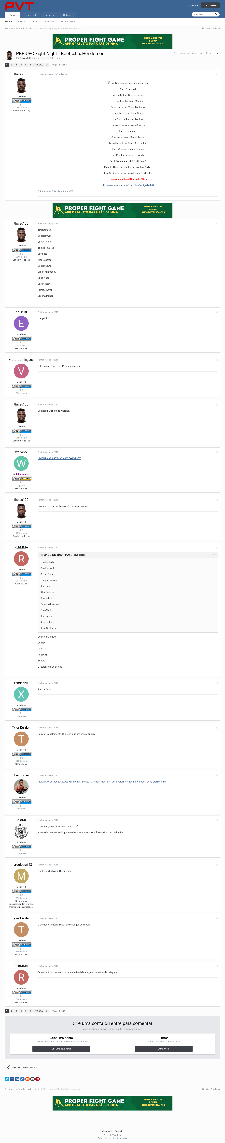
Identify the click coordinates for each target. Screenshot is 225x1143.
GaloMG (21, 820)
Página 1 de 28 (59, 65)
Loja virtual (30, 15)
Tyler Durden (21, 728)
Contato (119, 1131)
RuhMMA (21, 547)
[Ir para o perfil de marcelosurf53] (21, 876)
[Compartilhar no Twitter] (7, 1079)
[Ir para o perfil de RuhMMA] (21, 558)
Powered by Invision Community (112, 1138)
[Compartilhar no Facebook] (12, 1079)
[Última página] (47, 65)
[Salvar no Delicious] (22, 1079)
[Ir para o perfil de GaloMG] (21, 831)
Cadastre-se (210, 5)
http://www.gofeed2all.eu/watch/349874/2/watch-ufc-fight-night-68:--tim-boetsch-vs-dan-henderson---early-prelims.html (102, 781)
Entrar (193, 5)
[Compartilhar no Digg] (17, 1079)
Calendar (22, 21)
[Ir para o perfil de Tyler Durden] (21, 739)
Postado (48, 74)
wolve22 (21, 452)
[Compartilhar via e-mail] (32, 1079)
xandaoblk (21, 683)
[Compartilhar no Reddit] (27, 1079)
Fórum (12, 15)
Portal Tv (49, 15)
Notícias (67, 15)
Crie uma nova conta (61, 1049)
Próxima (39, 65)
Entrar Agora (163, 1049)
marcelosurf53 (21, 865)
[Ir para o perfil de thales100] (9, 55)
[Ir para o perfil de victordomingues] (21, 371)
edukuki (21, 312)
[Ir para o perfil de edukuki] (21, 323)
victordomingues (21, 360)
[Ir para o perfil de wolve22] (21, 463)
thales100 (25, 58)
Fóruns (8, 21)
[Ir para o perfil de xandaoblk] (21, 694)
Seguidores (205, 53)
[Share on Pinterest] (37, 1079)
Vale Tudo (54, 58)
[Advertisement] (112, 1119)
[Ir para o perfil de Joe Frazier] (21, 786)
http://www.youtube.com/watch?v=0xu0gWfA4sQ (128, 185)
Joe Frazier (21, 775)
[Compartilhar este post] (217, 74)
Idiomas (106, 1131)
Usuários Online (67, 21)
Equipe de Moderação (43, 21)
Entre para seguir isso (186, 53)
